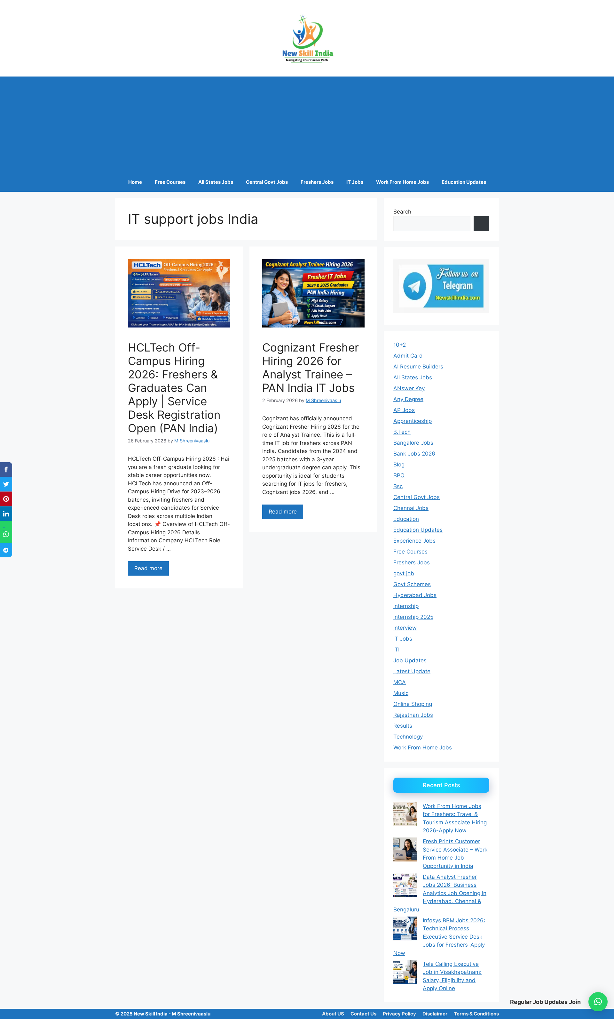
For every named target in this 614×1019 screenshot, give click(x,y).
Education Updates (464, 182)
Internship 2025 (413, 617)
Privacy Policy (399, 1014)
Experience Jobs (414, 541)
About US (333, 1014)
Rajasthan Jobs (413, 715)
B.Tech (402, 432)
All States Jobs (215, 182)
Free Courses (170, 182)
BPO (399, 475)
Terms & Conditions (476, 1014)
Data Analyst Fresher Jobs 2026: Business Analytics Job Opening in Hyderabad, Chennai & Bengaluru (439, 893)
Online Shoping (412, 704)
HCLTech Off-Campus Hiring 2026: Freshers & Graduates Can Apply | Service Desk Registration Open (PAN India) (174, 388)
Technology (408, 736)
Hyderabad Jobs (415, 595)
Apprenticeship (412, 421)
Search (402, 211)
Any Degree (408, 399)
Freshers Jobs (317, 182)
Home (135, 182)
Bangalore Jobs (413, 443)
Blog (399, 464)
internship (406, 606)
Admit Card (408, 355)
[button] (598, 1001)
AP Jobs (404, 410)
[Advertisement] (307, 124)
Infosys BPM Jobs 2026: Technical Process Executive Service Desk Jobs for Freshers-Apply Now (439, 936)
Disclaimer (434, 1014)
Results (402, 726)
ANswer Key (409, 388)
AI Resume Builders (418, 366)
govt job (403, 573)
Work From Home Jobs (402, 182)
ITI (396, 649)
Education (406, 519)
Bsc (398, 486)
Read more (148, 568)
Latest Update (411, 671)
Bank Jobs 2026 (414, 453)
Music (400, 693)
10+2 (399, 345)
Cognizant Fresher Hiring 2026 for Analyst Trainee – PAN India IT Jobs (310, 367)
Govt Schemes (412, 584)
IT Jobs (354, 182)
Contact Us (363, 1014)
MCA (399, 682)
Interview (405, 628)
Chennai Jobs (411, 508)
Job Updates (410, 660)
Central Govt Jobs (267, 182)
